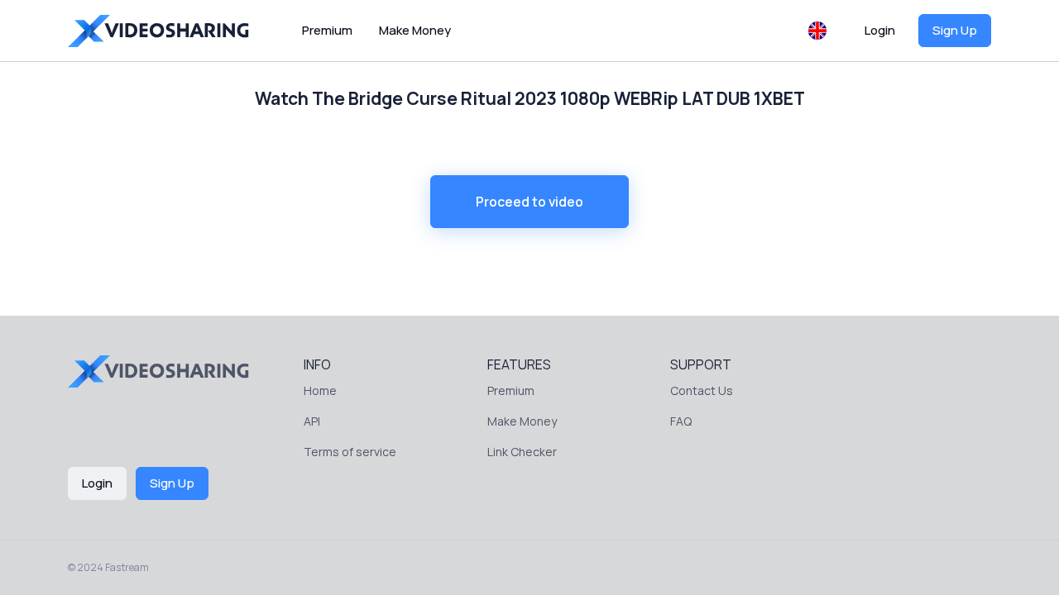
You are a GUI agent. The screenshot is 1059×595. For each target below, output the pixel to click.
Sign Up (954, 30)
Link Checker (522, 451)
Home (320, 390)
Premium (327, 30)
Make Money (415, 30)
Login (880, 30)
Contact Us (701, 390)
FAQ (681, 421)
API (312, 421)
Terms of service (350, 451)
